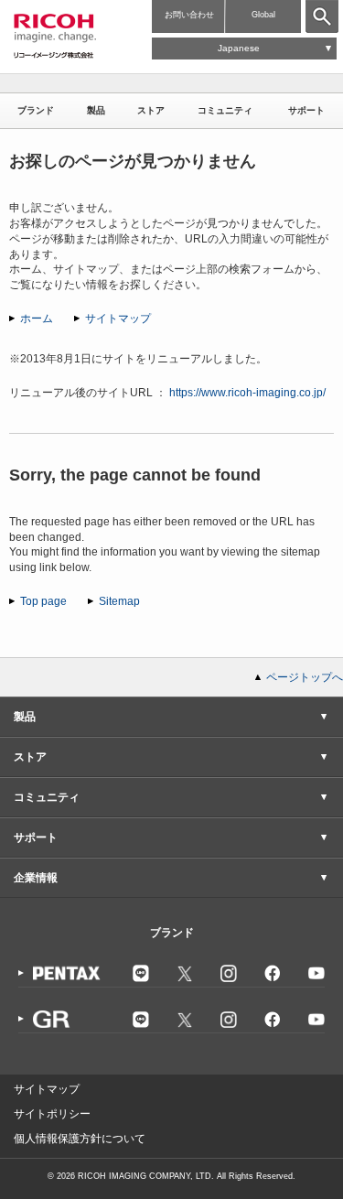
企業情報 (36, 877)
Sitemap (119, 601)
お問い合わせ (189, 14)
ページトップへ (304, 677)
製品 (96, 110)
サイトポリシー (52, 1113)
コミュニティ (225, 110)
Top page (43, 601)
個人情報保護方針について (79, 1138)
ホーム (36, 318)
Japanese (239, 48)
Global (263, 14)
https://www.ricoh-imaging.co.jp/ (247, 392)
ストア (151, 110)
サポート (306, 110)
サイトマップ (118, 318)
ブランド (35, 110)
